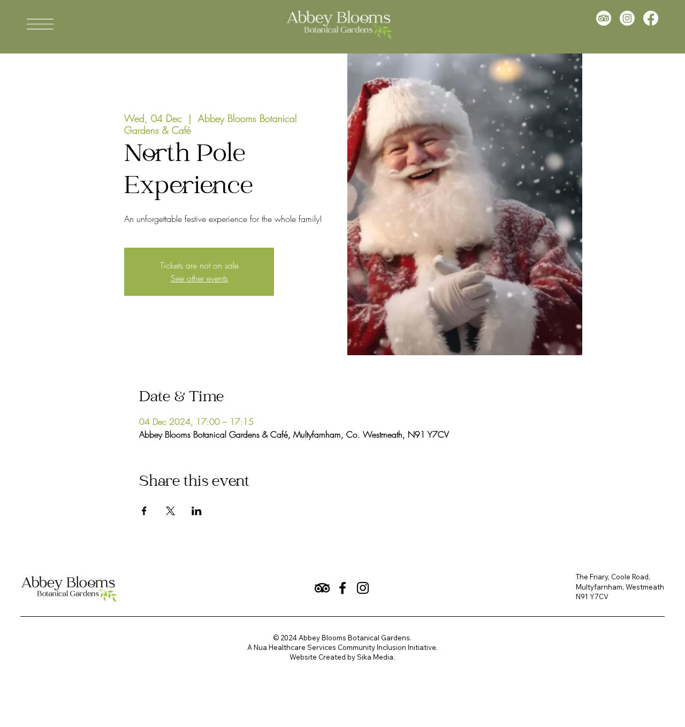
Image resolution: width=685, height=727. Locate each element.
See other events (199, 278)
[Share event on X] (170, 511)
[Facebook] (650, 18)
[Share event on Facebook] (144, 511)
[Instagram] (627, 18)
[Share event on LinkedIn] (197, 511)
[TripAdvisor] (603, 18)
